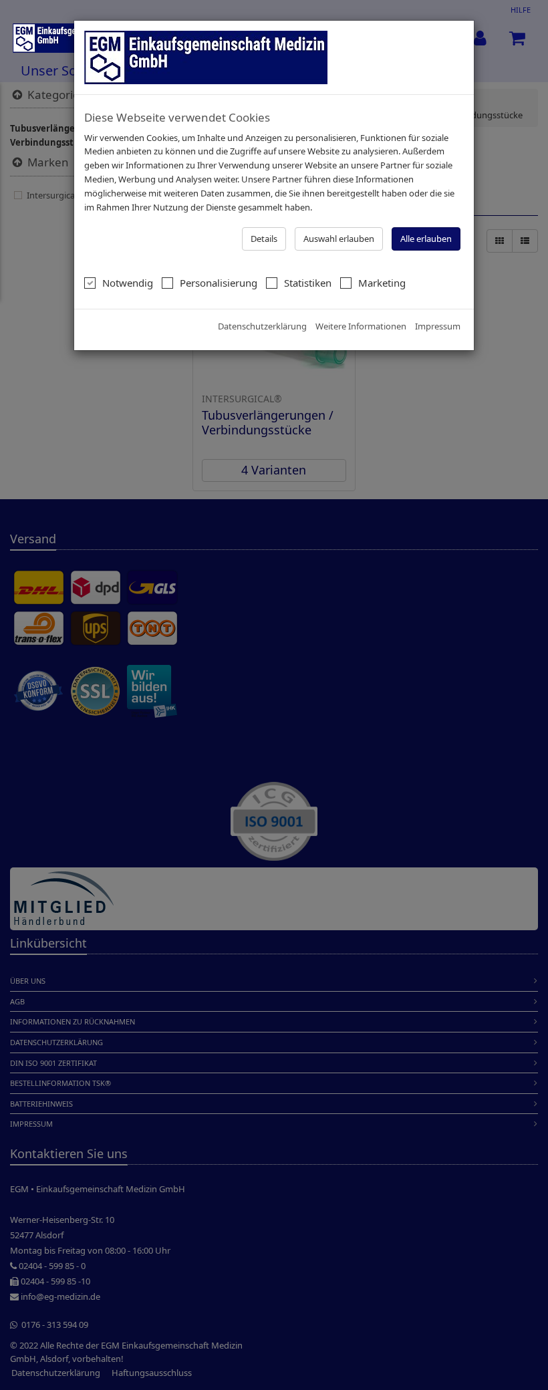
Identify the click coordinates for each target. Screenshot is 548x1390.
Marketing (382, 282)
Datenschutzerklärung (262, 326)
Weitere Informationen (360, 326)
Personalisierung (218, 282)
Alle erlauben (426, 239)
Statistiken (307, 282)
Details (264, 239)
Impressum (437, 326)
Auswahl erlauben (338, 239)
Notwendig (127, 282)
